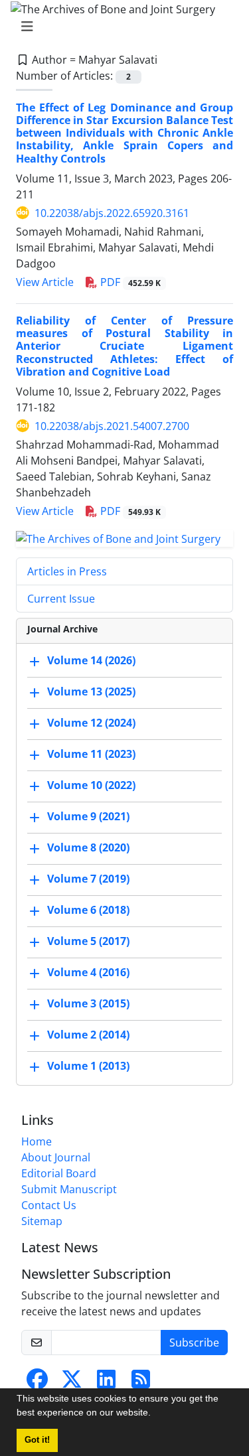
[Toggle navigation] (120, 26)
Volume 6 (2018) (88, 910)
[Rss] (141, 1383)
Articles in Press (67, 571)
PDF (129, 282)
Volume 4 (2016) (88, 972)
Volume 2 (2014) (88, 1034)
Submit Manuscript (69, 1189)
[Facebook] (37, 1383)
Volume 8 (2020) (88, 847)
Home (36, 1141)
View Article (45, 282)
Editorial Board (58, 1173)
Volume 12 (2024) (91, 722)
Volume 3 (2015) (88, 1003)
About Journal (55, 1157)
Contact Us (48, 1205)
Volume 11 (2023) (91, 754)
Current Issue (61, 598)
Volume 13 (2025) (91, 691)
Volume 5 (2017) (88, 941)
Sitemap (41, 1221)
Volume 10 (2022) (91, 785)
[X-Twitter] (72, 1383)
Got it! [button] (37, 1440)
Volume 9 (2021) (88, 816)
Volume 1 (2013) (88, 1065)
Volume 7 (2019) (88, 878)
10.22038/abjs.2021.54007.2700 (112, 426)
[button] (155, 1414)
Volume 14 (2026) (91, 660)
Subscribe (194, 1342)
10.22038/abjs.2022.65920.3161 (112, 213)
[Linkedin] (106, 1383)
